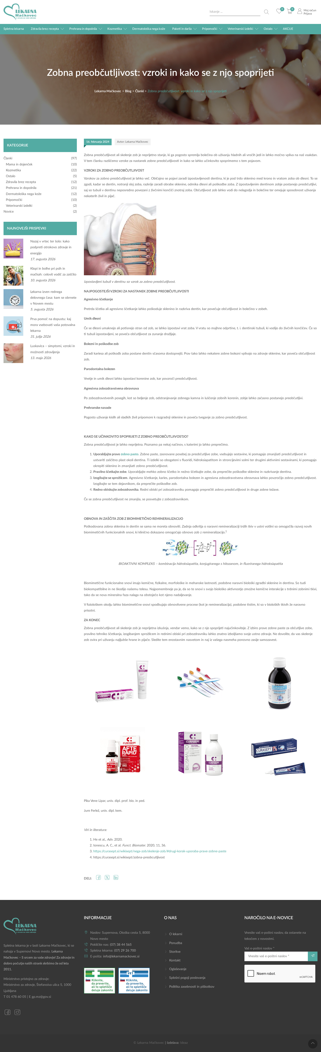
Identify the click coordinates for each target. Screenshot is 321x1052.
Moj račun (310, 10)
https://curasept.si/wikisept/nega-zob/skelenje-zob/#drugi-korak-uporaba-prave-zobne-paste (159, 851)
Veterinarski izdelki (240, 29)
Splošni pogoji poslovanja (187, 977)
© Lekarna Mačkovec (148, 1042)
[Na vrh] (312, 1043)
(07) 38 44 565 (121, 944)
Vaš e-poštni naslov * (259, 948)
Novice (9, 211)
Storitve (174, 951)
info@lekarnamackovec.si (121, 956)
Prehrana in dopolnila (83, 29)
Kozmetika (114, 29)
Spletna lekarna (14, 29)
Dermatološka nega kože (148, 29)
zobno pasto (129, 454)
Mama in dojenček (19, 164)
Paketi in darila (182, 29)
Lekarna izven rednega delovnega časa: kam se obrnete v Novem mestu (53, 297)
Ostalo (268, 29)
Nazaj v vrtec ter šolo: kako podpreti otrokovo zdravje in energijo (50, 247)
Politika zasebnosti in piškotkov (191, 986)
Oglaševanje (177, 969)
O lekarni (175, 934)
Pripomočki (209, 29)
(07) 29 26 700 (125, 950)
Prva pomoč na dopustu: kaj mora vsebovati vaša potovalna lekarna (52, 325)
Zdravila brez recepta (45, 29)
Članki (8, 158)
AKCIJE (288, 29)
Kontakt (174, 960)
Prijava (308, 13)
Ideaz (184, 1042)
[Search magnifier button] (266, 12)
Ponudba (175, 943)
